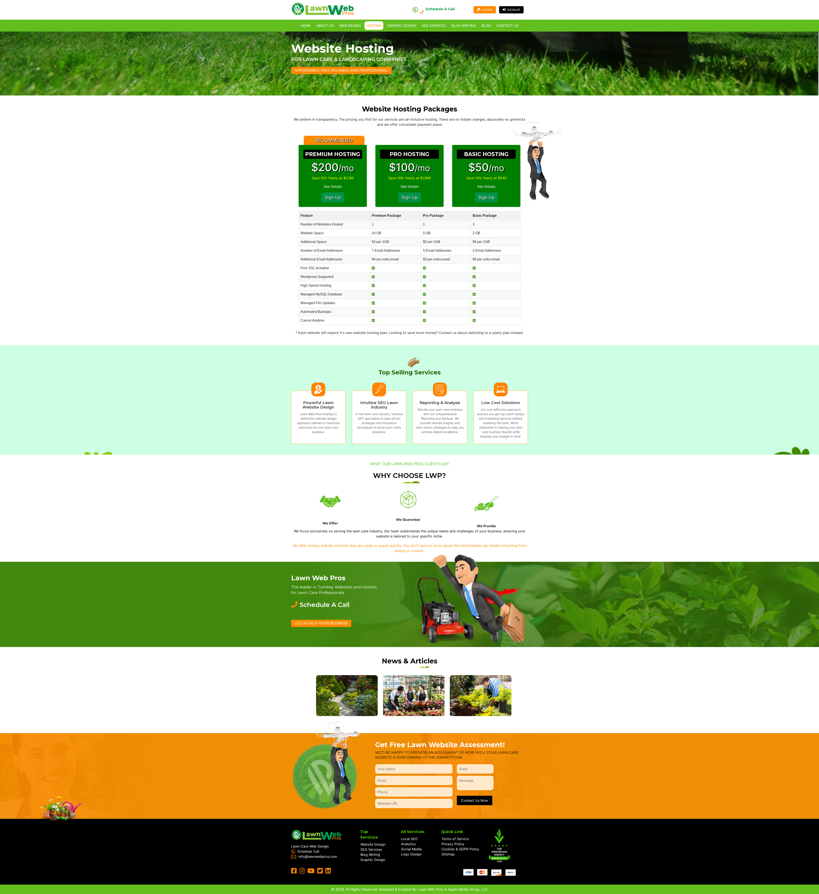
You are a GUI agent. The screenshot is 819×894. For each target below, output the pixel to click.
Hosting (374, 25)
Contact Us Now (474, 800)
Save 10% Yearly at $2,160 (333, 178)
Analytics (408, 844)
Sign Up (333, 197)
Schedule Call (308, 851)
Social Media (411, 849)
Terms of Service (455, 839)
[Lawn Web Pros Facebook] (294, 872)
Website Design (372, 844)
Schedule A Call (440, 9)
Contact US (507, 25)
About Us (325, 25)
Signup (513, 10)
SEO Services (434, 25)
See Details (333, 186)
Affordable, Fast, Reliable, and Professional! (341, 70)
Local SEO (409, 839)
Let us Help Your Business (321, 623)
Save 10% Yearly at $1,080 (409, 178)
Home (306, 25)
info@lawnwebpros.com (317, 856)
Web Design (350, 25)
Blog (486, 25)
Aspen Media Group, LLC (467, 889)
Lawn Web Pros (430, 889)
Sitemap (448, 854)
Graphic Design (401, 25)
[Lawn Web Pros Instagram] (302, 872)
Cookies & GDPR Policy (460, 849)
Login (487, 10)
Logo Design (411, 854)
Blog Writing (464, 25)
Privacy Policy (452, 844)
